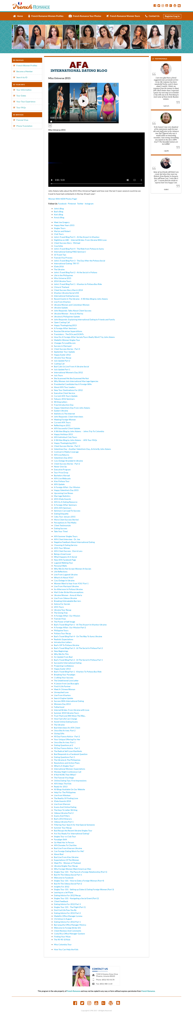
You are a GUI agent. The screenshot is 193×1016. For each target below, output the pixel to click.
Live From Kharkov (62, 302)
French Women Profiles (26, 65)
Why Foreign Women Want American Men (72, 869)
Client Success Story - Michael (67, 243)
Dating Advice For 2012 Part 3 (67, 904)
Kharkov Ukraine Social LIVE (66, 293)
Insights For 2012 (61, 886)
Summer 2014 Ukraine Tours (66, 713)
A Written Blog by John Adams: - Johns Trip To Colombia (79, 431)
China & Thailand (61, 287)
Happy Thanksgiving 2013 (65, 325)
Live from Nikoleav (62, 795)
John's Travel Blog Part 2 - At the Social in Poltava (75, 272)
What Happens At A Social (65, 557)
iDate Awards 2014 (62, 801)
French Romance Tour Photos (86, 16)
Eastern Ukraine (61, 410)
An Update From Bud (63, 657)
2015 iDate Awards (62, 499)
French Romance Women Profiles (46, 16)
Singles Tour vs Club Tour (65, 836)
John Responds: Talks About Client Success (72, 310)
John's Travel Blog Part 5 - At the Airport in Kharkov (76, 237)
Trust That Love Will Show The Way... (70, 716)
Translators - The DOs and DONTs (69, 334)
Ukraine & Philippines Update (67, 316)
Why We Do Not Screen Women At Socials (72, 569)
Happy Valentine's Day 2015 (66, 490)
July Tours (58, 375)
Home (19, 16)
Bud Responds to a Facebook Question (70, 754)
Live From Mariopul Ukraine (66, 586)
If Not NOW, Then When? (65, 774)
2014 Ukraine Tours (62, 281)
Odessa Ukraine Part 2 (63, 813)
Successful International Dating (67, 663)
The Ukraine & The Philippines (67, 760)
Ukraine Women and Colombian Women (71, 305)
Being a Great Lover (62, 554)
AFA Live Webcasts (62, 478)
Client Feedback (61, 901)
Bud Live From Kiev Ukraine (66, 857)
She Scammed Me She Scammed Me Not (71, 378)
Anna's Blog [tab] (59, 217)
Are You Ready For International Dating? (71, 833)
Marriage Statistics (62, 496)
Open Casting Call (62, 322)
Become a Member (24, 71)
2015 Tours (59, 607)
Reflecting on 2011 (62, 425)
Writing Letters (60, 402)
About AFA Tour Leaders (64, 387)
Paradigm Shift (60, 839)
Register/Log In (172, 16)
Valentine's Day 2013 (63, 458)
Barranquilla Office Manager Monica (70, 925)
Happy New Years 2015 (64, 225)
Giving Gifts (59, 733)
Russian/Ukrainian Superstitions (68, 331)
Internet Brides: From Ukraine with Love (71, 710)
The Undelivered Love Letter (66, 680)
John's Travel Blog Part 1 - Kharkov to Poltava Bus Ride (78, 284)
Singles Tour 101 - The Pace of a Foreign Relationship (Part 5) (80, 872)
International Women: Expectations (69, 769)
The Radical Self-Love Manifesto (68, 751)
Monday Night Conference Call (67, 772)
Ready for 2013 (60, 786)
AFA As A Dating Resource (65, 502)
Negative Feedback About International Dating (74, 542)
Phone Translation (23, 126)
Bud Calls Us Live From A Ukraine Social (71, 366)
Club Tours (59, 234)
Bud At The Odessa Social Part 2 (68, 883)
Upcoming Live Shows (63, 493)
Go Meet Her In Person (64, 842)
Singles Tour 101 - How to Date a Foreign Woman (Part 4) (79, 880)
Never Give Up (60, 466)
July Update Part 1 (62, 369)
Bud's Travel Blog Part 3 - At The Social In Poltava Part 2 (78, 648)
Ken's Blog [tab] (58, 214)
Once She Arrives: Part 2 (64, 730)
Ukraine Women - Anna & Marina (68, 313)
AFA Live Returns (61, 455)
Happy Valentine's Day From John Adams (72, 408)
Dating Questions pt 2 (63, 745)
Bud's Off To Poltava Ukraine (66, 645)
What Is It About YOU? (64, 577)
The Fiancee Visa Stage (64, 777)
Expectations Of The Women (66, 860)
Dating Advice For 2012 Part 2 (67, 913)
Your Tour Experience (25, 101)
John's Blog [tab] (59, 208)
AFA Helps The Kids (62, 783)
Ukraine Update (61, 307)
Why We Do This (61, 654)
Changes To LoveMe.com (65, 343)
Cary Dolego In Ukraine (64, 580)
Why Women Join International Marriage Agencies (76, 381)
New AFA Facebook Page (65, 560)
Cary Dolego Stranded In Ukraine (68, 461)
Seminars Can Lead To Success (67, 510)
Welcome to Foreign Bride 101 (67, 928)
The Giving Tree (61, 613)
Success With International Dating (69, 701)
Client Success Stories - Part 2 (67, 464)
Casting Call (59, 363)
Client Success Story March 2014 (68, 290)
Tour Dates (20, 95)
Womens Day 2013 (62, 704)
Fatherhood (59, 707)
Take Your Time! (61, 531)
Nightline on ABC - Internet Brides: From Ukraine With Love (80, 240)
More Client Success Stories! (66, 519)
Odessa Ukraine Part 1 (63, 822)
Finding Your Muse (62, 936)
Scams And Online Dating (65, 807)
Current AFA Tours (62, 422)
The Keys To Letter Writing (65, 810)
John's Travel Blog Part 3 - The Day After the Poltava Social (79, 260)
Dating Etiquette (61, 513)
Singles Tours (59, 228)
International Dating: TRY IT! (66, 263)
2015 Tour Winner (62, 548)
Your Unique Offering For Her (67, 739)
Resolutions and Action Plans (67, 763)
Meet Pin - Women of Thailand (67, 863)
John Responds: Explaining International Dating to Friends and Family (84, 319)
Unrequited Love (61, 692)
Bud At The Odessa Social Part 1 (68, 874)
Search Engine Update (63, 698)
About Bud (58, 854)
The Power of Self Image (64, 621)
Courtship (58, 246)
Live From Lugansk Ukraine (66, 574)
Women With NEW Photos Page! (62, 199)
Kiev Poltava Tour (62, 481)
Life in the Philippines (63, 275)
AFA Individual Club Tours (65, 437)
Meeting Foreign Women (65, 419)
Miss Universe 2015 (62, 278)
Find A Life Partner (62, 686)
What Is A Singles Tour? (64, 766)
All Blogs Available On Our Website (69, 789)
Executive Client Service (64, 393)
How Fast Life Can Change (65, 719)
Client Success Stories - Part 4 (67, 349)
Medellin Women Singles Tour (67, 340)
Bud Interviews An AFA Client (67, 727)
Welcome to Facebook (63, 877)
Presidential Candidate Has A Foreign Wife (73, 384)
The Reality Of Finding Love (66, 798)
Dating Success (60, 528)
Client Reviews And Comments (67, 931)
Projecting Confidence (64, 666)
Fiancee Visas (21, 120)
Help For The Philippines (65, 792)
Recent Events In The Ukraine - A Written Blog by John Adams (81, 299)
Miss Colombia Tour (63, 944)
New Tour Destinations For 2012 (68, 390)
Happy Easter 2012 (62, 355)
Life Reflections (60, 571)
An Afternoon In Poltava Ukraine (68, 589)
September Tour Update (64, 352)
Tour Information (23, 90)
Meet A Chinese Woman (64, 689)
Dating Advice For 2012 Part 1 (67, 922)
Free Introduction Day (63, 405)
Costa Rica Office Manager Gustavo (69, 933)
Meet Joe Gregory (62, 222)
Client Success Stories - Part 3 (67, 446)
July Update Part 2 (62, 360)
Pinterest (72, 203)
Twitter (80, 203)
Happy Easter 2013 (62, 669)
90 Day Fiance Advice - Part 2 (67, 736)
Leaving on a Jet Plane (63, 892)
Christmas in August (63, 919)
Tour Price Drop (61, 472)
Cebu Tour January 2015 (64, 516)
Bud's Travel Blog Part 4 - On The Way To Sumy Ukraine (78, 636)
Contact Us (154, 16)
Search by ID (21, 77)
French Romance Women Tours (124, 16)
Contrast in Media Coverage (66, 452)
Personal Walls (60, 566)
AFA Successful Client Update (67, 428)
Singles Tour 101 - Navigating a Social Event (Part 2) (76, 898)
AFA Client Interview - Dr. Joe (67, 539)
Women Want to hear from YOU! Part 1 (71, 583)
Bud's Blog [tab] (58, 211)
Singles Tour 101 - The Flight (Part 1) (70, 907)
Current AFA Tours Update (65, 396)
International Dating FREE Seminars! (70, 251)
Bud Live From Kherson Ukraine (68, 848)
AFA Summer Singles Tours (65, 536)
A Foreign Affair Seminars (65, 328)
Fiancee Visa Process (63, 257)
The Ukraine (59, 269)
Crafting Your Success (63, 677)
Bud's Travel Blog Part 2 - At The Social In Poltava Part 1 (78, 660)
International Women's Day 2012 (68, 372)
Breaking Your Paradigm (64, 674)
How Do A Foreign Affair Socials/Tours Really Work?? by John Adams (84, 337)
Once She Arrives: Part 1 (64, 742)
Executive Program (62, 469)
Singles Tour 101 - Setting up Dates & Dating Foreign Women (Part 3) (84, 889)
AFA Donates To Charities (65, 845)
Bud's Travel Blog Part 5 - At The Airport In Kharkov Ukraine (80, 624)
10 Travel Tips (60, 254)
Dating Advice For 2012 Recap (67, 895)
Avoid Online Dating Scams (66, 721)
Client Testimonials (62, 525)
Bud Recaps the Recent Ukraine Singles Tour (73, 830)
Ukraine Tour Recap (62, 357)
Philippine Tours (61, 630)
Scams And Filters (62, 816)
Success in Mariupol (62, 346)
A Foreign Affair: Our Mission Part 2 (70, 627)
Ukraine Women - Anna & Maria (68, 595)
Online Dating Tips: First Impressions (70, 780)
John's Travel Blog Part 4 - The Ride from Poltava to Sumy (79, 249)
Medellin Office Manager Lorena (68, 916)
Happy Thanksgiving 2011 (65, 443)
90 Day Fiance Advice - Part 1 (67, 748)
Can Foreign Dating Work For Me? (69, 851)
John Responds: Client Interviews (68, 416)
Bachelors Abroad (62, 475)
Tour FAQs (20, 107)
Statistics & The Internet (64, 413)
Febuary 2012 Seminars (64, 399)
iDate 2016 (59, 266)
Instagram (89, 203)
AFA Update (59, 484)
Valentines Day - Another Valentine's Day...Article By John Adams (82, 449)
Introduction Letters (63, 642)
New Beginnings (61, 651)
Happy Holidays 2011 (63, 434)
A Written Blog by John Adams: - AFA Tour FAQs (75, 440)
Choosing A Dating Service (65, 545)
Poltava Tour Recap (62, 633)
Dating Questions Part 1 (64, 757)
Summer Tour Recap (63, 827)
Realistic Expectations (63, 639)
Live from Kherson (62, 804)
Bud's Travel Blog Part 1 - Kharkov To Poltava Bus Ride (77, 671)
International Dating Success (66, 296)
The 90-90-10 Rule (62, 939)
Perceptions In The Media (65, 522)
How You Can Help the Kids (66, 949)
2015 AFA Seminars (62, 508)
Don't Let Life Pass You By (65, 910)
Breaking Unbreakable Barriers (67, 601)
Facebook (62, 203)
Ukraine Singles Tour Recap (66, 866)
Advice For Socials (62, 604)
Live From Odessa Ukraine (65, 598)
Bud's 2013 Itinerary (63, 819)
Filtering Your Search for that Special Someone (74, 825)
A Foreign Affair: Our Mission (67, 487)
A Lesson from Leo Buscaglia (66, 683)
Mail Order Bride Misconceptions (68, 592)
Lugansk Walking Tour (63, 563)
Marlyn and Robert (62, 231)
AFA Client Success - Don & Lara (68, 551)
